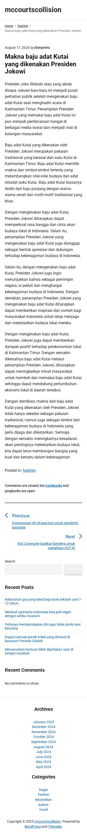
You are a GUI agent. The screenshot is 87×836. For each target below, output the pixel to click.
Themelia (55, 826)
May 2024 (43, 762)
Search (10, 561)
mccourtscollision (47, 821)
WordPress (32, 826)
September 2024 (43, 742)
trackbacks (53, 486)
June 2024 (43, 757)
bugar (43, 790)
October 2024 (43, 737)
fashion (29, 470)
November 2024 (44, 732)
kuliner (44, 805)
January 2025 (43, 722)
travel (43, 809)
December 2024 (43, 727)
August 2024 (43, 747)
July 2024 (43, 752)
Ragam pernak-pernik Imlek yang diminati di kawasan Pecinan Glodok (37, 639)
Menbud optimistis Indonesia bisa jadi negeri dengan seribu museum (38, 614)
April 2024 (43, 767)
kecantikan (43, 800)
